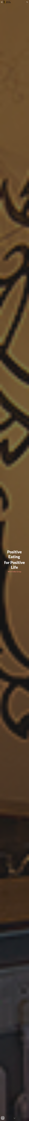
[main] (14, 560)
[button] (2, 2)
